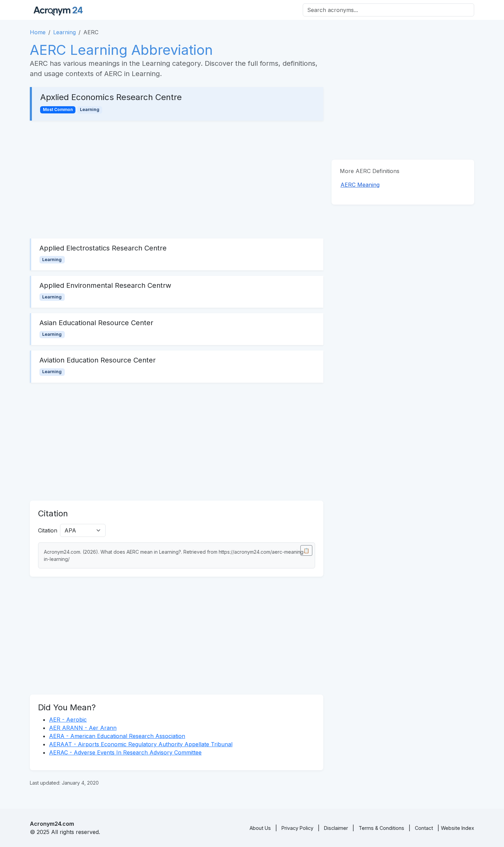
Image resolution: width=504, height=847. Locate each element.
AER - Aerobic (68, 719)
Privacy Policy (297, 828)
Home (38, 32)
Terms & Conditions (381, 828)
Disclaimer (336, 828)
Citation (47, 530)
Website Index (457, 828)
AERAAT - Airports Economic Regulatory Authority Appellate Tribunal (140, 744)
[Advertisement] (176, 180)
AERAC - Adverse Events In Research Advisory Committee (125, 752)
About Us (260, 828)
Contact (424, 828)
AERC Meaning (360, 184)
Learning (64, 32)
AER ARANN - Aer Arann (83, 727)
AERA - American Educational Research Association (117, 736)
